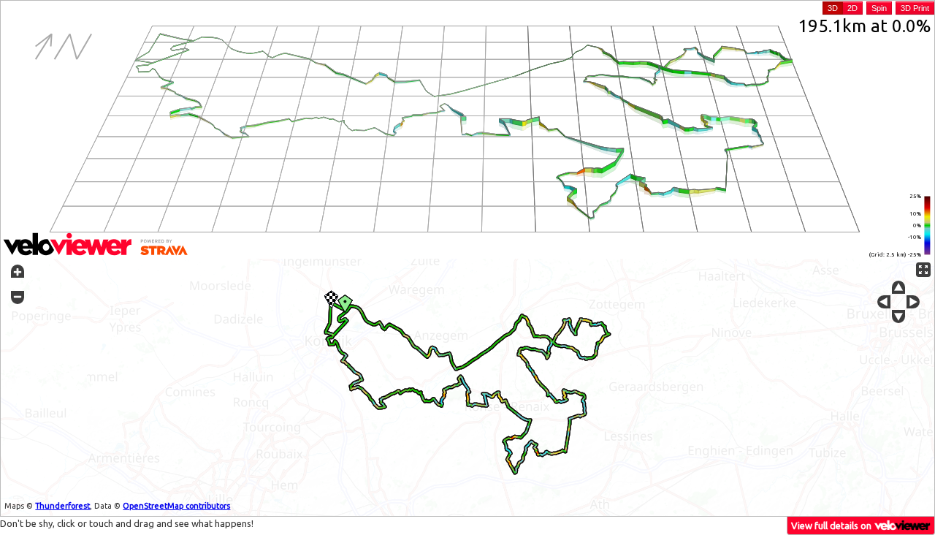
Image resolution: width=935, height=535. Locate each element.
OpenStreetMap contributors (176, 505)
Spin (879, 8)
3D (833, 8)
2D (852, 8)
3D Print (915, 8)
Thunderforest (62, 505)
